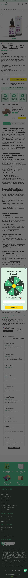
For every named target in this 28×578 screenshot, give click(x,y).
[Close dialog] (25, 268)
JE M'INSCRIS (14, 307)
